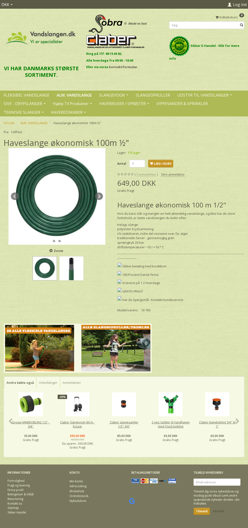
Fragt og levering (19, 485)
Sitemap (13, 508)
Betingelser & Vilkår (21, 494)
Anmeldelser (71, 382)
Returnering (15, 499)
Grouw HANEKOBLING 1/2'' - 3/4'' (31, 424)
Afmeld (218, 511)
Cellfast (16, 132)
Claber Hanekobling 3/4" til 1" (217, 424)
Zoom (58, 251)
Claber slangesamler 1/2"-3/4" (124, 424)
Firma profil (15, 490)
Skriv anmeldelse (173, 174)
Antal (122, 163)
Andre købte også (20, 382)
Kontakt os (15, 503)
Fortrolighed (16, 481)
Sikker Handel (17, 512)
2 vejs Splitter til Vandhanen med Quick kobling (171, 424)
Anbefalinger (48, 382)
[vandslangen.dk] (41, 35)
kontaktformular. (123, 67)
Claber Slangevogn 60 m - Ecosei (77, 424)
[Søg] (241, 25)
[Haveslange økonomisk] (56, 196)
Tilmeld (202, 511)
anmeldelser (146, 174)
